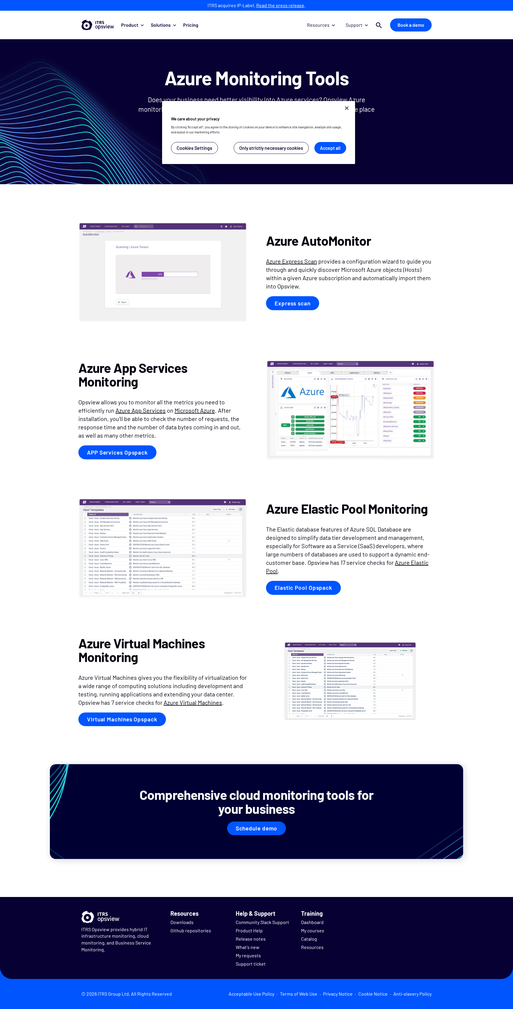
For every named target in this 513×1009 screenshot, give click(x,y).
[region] (258, 132)
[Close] (346, 108)
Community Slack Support (262, 922)
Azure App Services (140, 410)
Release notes (251, 939)
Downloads (182, 922)
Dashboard (312, 922)
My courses (312, 930)
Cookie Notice (373, 994)
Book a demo (411, 25)
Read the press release (280, 5)
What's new (247, 947)
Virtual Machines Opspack (122, 719)
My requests (248, 955)
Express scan (293, 303)
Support (354, 25)
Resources (318, 25)
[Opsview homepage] (97, 25)
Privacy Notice (338, 994)
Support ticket (251, 964)
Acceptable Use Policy (251, 994)
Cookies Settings (194, 148)
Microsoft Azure (195, 410)
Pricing (190, 25)
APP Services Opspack (117, 452)
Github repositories (190, 930)
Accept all (330, 148)
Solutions (161, 25)
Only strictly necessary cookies (271, 148)
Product (129, 25)
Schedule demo (257, 828)
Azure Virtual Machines (193, 702)
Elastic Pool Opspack (303, 587)
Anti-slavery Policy (412, 994)
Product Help (249, 930)
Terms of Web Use (298, 994)
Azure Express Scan (291, 261)
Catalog (309, 939)
